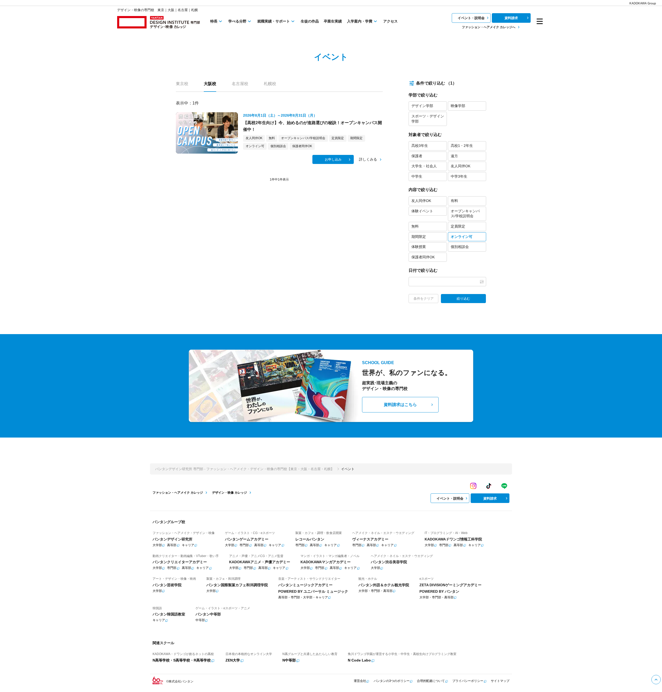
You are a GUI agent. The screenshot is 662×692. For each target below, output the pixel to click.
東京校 (182, 83)
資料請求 (511, 18)
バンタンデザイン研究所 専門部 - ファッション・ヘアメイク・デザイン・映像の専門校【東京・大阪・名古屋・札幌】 (244, 469)
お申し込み (333, 159)
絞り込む (463, 298)
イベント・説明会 (471, 18)
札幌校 (270, 83)
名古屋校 (240, 83)
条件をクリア (423, 298)
